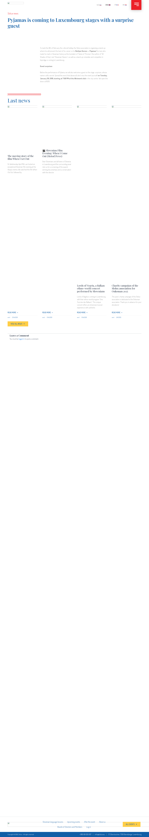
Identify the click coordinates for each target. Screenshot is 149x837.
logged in (22, 339)
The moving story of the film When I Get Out (21, 157)
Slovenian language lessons (53, 821)
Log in (88, 827)
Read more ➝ (13, 312)
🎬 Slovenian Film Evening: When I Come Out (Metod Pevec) (55, 153)
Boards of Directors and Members (69, 827)
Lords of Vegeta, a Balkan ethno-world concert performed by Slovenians (91, 288)
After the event (89, 821)
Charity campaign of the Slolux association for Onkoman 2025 (125, 288)
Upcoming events (73, 821)
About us (102, 821)
